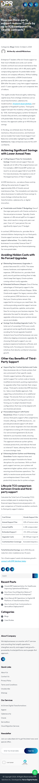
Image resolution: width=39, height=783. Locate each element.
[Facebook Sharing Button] (8, 569)
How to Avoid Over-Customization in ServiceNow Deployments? (17, 605)
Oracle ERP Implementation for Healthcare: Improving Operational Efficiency (20, 587)
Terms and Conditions (9, 685)
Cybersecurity (6, 714)
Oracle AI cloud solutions (22, 104)
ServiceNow (5, 722)
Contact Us (5, 676)
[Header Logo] (7, 4)
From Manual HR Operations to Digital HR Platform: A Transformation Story (19, 599)
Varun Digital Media (29, 780)
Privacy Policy (6, 681)
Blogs (12, 47)
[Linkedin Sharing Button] (12, 569)
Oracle (3, 718)
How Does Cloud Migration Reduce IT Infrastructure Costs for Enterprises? (18, 593)
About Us (4, 672)
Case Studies (9, 620)
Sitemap (4, 693)
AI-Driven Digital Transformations (13, 706)
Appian (3, 710)
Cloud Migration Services (10, 726)
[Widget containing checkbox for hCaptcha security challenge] (14, 762)
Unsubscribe (5, 689)
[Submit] (35, 576)
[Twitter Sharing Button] (3, 569)
